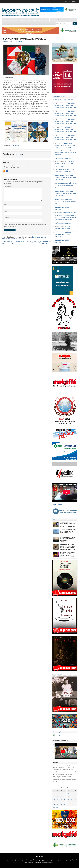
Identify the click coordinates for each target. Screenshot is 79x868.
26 (75, 802)
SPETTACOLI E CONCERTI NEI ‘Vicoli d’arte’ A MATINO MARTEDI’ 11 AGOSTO (67, 554)
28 (57, 804)
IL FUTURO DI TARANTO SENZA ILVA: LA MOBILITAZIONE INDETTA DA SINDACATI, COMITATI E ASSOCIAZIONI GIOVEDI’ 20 (68, 532)
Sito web (6, 217)
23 (64, 802)
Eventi (35, 20)
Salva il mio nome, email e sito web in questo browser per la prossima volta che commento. (25, 225)
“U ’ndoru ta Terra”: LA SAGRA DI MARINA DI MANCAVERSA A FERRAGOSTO (68, 539)
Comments (73, 1)
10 (68, 796)
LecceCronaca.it (39, 856)
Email (6, 211)
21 (57, 802)
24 (68, 802)
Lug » (57, 807)
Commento (8, 186)
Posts (66, 1)
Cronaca (22, 20)
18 (71, 799)
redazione (5, 41)
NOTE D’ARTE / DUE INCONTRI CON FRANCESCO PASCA (24, 39)
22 (61, 802)
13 (54, 799)
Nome (6, 204)
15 (61, 799)
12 (75, 796)
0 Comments (20, 41)
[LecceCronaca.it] (20, 16)
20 (54, 802)
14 (57, 799)
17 (68, 799)
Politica (29, 20)
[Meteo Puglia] (57, 735)
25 (71, 802)
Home (4, 20)
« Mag (53, 807)
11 (71, 796)
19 (75, 799)
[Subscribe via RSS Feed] (4, 171)
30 (64, 804)
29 (61, 804)
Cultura (41, 20)
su (58, 99)
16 (64, 799)
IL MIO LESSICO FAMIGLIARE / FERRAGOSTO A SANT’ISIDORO (63, 207)
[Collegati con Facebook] (7, 171)
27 (54, 804)
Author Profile (18, 154)
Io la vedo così (54, 20)
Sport (46, 20)
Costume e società (13, 20)
